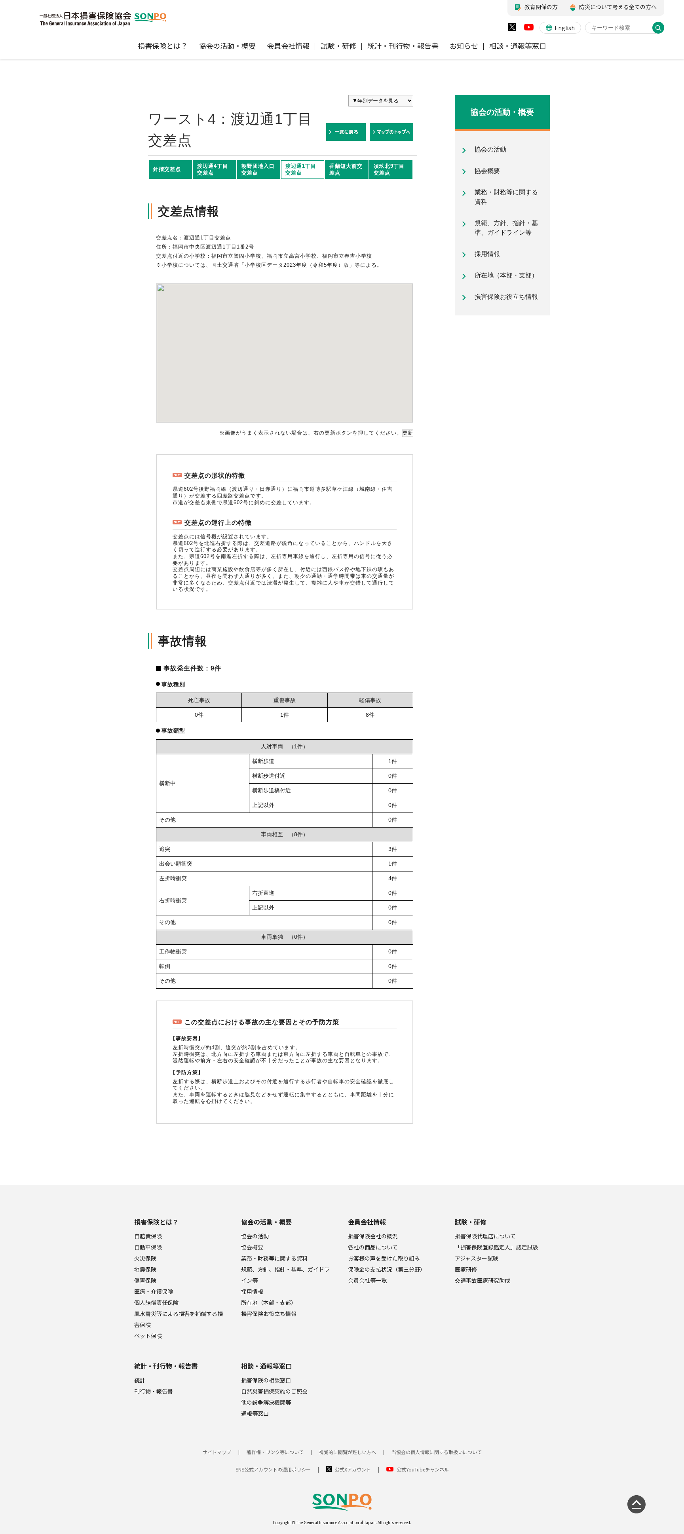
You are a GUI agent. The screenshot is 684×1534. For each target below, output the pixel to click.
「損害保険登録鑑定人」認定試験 (496, 1247)
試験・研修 (470, 1221)
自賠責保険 (148, 1236)
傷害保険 (145, 1280)
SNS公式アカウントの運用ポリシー (273, 1469)
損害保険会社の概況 (373, 1236)
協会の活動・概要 (266, 1221)
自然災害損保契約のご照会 (274, 1391)
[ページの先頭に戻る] (636, 1504)
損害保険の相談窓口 (266, 1380)
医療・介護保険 (153, 1291)
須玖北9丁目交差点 (389, 169)
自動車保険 (148, 1247)
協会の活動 (255, 1236)
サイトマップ (217, 1452)
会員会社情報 (367, 1221)
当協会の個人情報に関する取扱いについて (436, 1452)
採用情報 (252, 1291)
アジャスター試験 (476, 1258)
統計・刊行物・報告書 (166, 1366)
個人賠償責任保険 (156, 1302)
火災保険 (145, 1258)
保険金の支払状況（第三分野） (387, 1269)
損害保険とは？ (156, 1221)
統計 (139, 1380)
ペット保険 (148, 1336)
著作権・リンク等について (275, 1452)
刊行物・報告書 (153, 1391)
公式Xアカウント (353, 1469)
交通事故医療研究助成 (482, 1280)
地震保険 (145, 1269)
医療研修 (466, 1269)
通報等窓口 (255, 1413)
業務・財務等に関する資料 (274, 1258)
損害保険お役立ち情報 (268, 1314)
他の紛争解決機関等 (266, 1402)
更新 (408, 433)
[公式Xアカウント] (512, 28)
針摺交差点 (167, 169)
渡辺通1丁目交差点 (300, 169)
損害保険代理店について (485, 1236)
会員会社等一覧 (367, 1280)
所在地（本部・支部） (268, 1302)
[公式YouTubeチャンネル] (529, 29)
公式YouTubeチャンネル (423, 1469)
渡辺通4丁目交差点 (212, 169)
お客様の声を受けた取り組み (384, 1258)
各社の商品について (373, 1247)
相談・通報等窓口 (266, 1366)
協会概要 (252, 1247)
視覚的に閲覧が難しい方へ (347, 1452)
